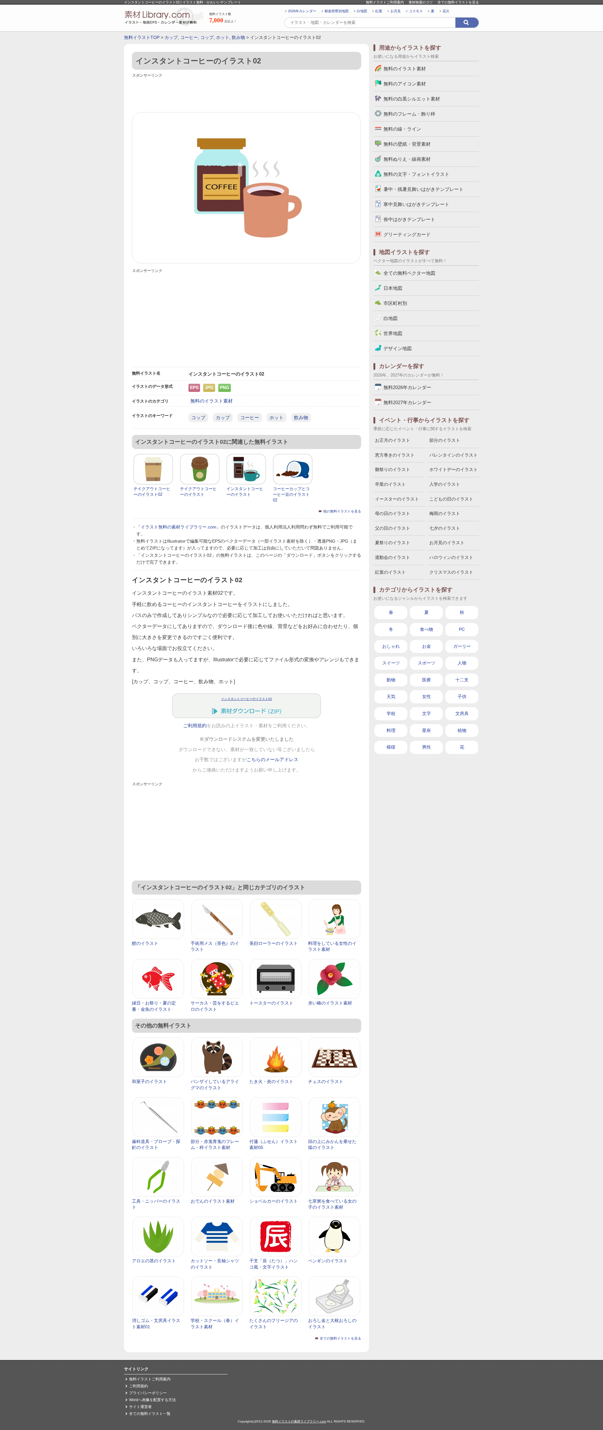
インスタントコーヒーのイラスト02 (246, 699)
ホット (222, 37)
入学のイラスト (444, 484)
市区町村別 (395, 303)
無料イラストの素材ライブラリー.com (299, 1421)
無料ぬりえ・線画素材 (407, 159)
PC (462, 629)
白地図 (362, 11)
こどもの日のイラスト (451, 498)
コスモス (416, 11)
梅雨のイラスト (444, 513)
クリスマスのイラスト (451, 572)
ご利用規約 (195, 725)
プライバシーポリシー (148, 1393)
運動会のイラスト (392, 557)
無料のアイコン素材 (404, 83)
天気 (391, 696)
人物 (462, 662)
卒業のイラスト (390, 484)
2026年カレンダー (302, 11)
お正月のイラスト (392, 440)
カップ (171, 37)
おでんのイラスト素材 (213, 1201)
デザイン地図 (397, 348)
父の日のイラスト (392, 528)
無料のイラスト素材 (211, 401)
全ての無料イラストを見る (458, 2)
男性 (426, 747)
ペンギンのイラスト (328, 1260)
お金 (426, 646)
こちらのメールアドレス (272, 759)
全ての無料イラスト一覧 (150, 1413)
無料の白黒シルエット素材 (411, 98)
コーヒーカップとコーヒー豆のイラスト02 (291, 494)
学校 (391, 713)
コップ (207, 37)
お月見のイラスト (446, 542)
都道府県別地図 (336, 11)
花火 (446, 11)
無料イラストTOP (142, 37)
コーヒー (189, 37)
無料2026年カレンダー (407, 387)
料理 (391, 730)
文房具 (462, 713)
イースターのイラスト (397, 498)
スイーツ (391, 662)
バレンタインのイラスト (453, 455)
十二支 (462, 679)
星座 (426, 730)
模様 (391, 747)
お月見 (395, 11)
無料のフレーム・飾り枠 (409, 113)
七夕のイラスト (444, 528)
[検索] (467, 23)
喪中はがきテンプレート (409, 219)
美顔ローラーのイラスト (273, 943)
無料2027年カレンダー (407, 402)
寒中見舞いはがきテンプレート (416, 204)
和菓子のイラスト (149, 1081)
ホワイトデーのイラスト (453, 469)
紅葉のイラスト (390, 572)
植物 (462, 730)
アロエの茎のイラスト (154, 1260)
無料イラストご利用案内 (385, 2)
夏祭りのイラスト (392, 542)
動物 (391, 679)
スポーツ (426, 662)
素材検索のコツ (421, 2)
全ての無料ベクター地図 (409, 273)
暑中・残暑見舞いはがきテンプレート (423, 189)
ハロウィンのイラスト (451, 557)
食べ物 (426, 629)
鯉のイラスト (145, 943)
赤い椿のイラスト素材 (330, 1002)
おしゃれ (391, 646)
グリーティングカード (407, 234)
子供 (462, 696)
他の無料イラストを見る (342, 511)
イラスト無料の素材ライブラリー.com (178, 526)
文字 (426, 713)
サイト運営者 (140, 1407)
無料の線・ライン (402, 129)
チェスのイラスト (325, 1081)
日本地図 (392, 288)
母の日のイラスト (392, 513)
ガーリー (462, 646)
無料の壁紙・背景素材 (407, 144)
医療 (426, 679)
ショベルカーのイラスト (273, 1201)
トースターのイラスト (271, 1002)
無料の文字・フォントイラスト (416, 174)
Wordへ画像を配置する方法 (152, 1400)
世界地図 (392, 333)
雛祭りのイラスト (392, 469)
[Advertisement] (246, 93)
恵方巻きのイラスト (395, 455)
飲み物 (238, 37)
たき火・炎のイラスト (271, 1081)
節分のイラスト (444, 440)
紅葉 (378, 11)
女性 (426, 696)
